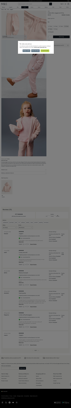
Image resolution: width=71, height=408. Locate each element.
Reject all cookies (35, 50)
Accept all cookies (45, 50)
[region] (36, 47)
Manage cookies (26, 50)
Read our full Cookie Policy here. (40, 47)
